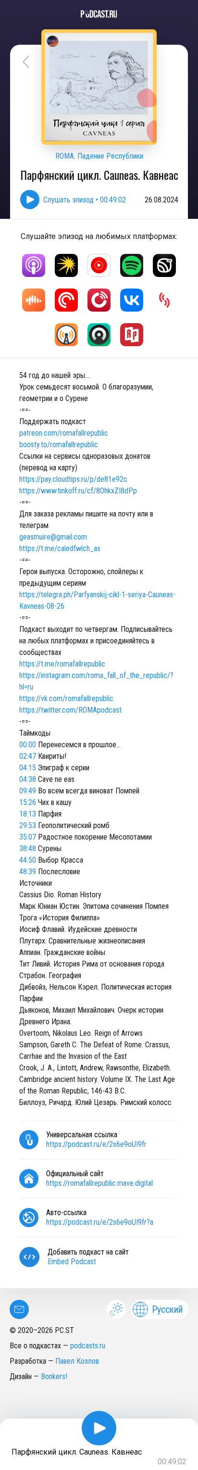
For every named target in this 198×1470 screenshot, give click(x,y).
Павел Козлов (77, 1361)
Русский (167, 1309)
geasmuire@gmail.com (53, 536)
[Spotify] (131, 265)
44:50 (27, 860)
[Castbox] (33, 300)
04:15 (27, 767)
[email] (19, 1309)
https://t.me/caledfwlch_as (59, 548)
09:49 (27, 790)
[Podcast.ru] (99, 14)
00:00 (27, 744)
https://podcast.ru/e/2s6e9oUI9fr (96, 1144)
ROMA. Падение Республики (99, 156)
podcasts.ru (87, 1345)
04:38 (27, 779)
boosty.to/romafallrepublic (58, 444)
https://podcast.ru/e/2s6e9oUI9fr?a (99, 1222)
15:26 (27, 802)
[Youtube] (99, 265)
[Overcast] (66, 334)
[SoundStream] (164, 300)
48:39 (27, 871)
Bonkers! (54, 1376)
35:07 (27, 837)
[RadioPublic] (131, 334)
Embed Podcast (72, 1261)
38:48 (27, 848)
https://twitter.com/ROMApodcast (70, 710)
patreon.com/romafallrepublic (63, 433)
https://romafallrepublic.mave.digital (99, 1183)
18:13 (27, 813)
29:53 (27, 825)
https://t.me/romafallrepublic (62, 663)
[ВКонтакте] (131, 300)
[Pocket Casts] (66, 300)
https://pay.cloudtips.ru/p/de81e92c (73, 479)
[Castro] (99, 334)
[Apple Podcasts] (33, 265)
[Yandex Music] (66, 265)
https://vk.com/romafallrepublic (66, 698)
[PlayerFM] (99, 300)
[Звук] (164, 265)
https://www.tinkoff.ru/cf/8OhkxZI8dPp (78, 490)
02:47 (27, 756)
